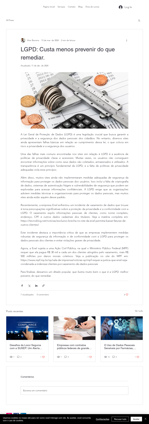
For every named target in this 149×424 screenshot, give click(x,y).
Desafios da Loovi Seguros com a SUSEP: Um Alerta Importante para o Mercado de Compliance (25, 347)
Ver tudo (139, 311)
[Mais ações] (126, 40)
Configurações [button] (102, 419)
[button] (139, 20)
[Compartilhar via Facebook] (22, 285)
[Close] (145, 419)
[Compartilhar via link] (43, 285)
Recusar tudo (120, 419)
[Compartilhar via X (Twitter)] (29, 285)
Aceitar (136, 419)
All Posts (10, 20)
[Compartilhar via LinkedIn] (36, 285)
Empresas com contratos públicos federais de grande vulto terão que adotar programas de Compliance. (73, 347)
